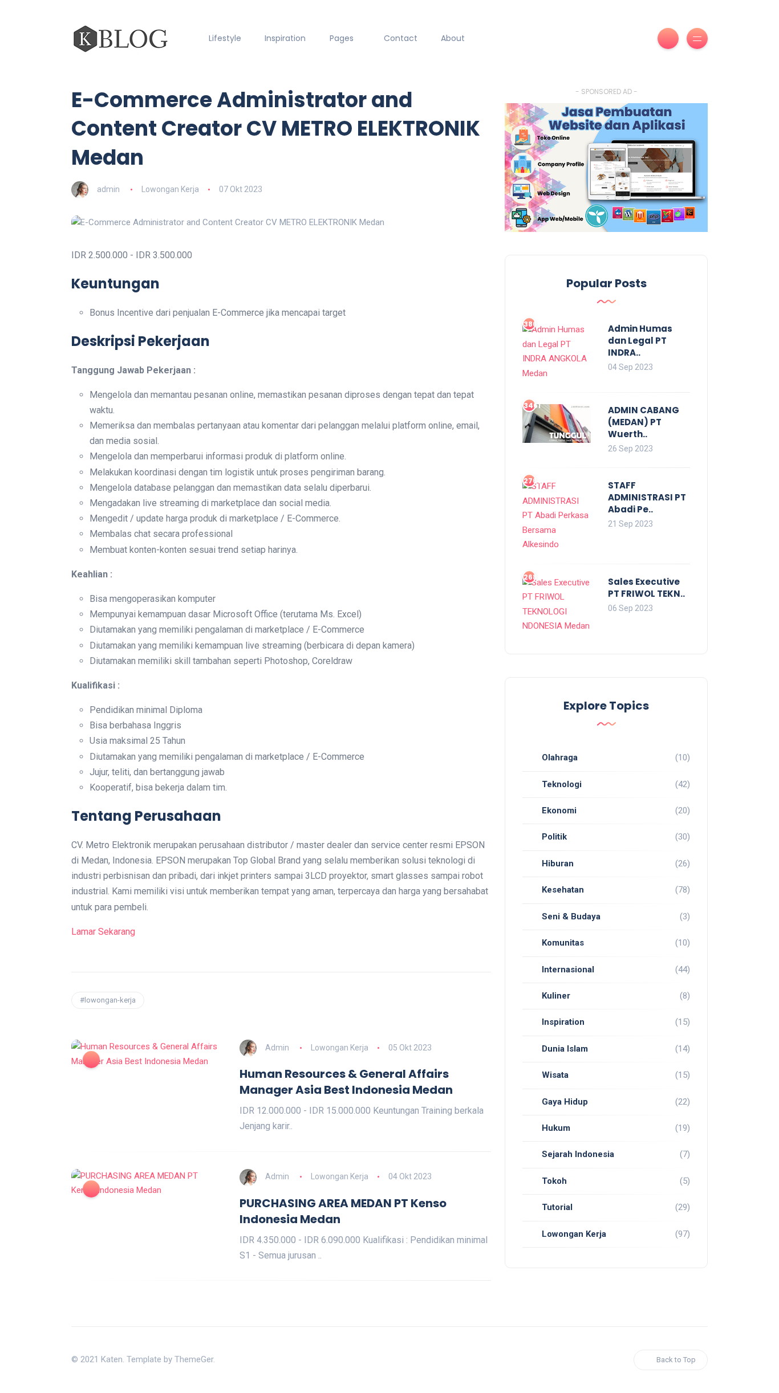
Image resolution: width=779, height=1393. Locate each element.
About (453, 38)
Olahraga (560, 757)
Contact (400, 38)
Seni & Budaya (571, 916)
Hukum (556, 1128)
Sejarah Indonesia (578, 1154)
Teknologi (562, 784)
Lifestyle (225, 38)
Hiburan (558, 863)
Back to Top (676, 1359)
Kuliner (556, 996)
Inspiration (285, 38)
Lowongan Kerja (170, 189)
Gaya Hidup (565, 1102)
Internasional (568, 969)
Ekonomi (559, 810)
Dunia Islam (565, 1049)
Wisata (555, 1075)
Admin (277, 1047)
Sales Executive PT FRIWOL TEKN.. (646, 588)
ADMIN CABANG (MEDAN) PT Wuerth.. (643, 422)
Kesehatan (563, 890)
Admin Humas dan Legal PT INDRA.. (640, 341)
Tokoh (554, 1181)
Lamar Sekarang (103, 931)
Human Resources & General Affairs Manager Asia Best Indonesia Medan (346, 1082)
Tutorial (557, 1207)
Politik (554, 837)
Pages (342, 38)
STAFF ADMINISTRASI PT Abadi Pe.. (647, 497)
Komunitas (563, 943)
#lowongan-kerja (108, 1000)
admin (108, 189)
